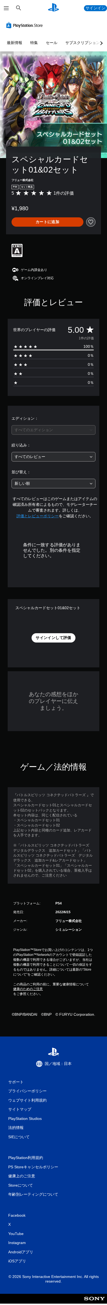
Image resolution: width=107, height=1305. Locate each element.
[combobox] (53, 430)
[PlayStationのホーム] (53, 8)
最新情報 (14, 42)
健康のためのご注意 (28, 989)
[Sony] (94, 1302)
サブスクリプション (82, 42)
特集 (34, 42)
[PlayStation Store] (25, 25)
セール (51, 42)
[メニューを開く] (6, 8)
